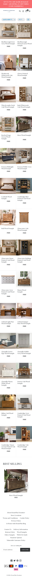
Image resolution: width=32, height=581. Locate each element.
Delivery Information (21, 529)
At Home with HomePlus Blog (16, 523)
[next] (27, 485)
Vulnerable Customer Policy (16, 540)
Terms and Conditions (10, 518)
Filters (22, 19)
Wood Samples (22, 532)
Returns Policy (10, 532)
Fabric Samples (10, 535)
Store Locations (16, 515)
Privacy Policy (16, 521)
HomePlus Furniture (16, 575)
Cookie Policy (24, 518)
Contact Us (7, 529)
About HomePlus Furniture (16, 512)
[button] (28, 19)
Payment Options (16, 537)
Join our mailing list (16, 545)
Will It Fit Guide (22, 535)
